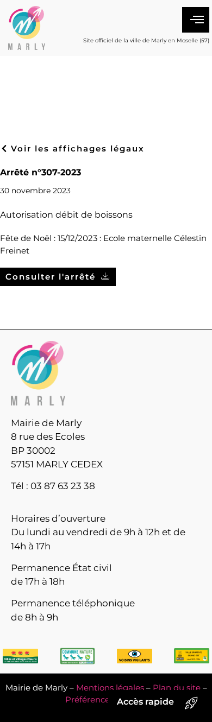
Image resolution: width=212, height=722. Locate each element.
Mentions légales (110, 687)
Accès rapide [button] (145, 701)
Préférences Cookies (106, 699)
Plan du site (177, 687)
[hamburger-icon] (195, 20)
